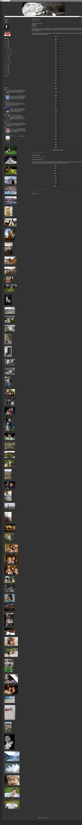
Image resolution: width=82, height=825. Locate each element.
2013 (7, 65)
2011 (7, 68)
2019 (7, 41)
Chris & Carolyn (41, 28)
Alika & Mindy (51, 28)
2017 (7, 44)
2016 (7, 45)
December (9, 48)
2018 (7, 42)
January (8, 62)
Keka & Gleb (35, 21)
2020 (7, 39)
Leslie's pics (30, 4)
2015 (7, 47)
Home (58, 191)
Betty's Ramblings (9, 102)
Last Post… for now (13, 128)
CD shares (8, 94)
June (8, 56)
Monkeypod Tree (8, 90)
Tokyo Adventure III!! (9, 123)
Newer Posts (34, 191)
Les (7, 20)
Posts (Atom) (39, 193)
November (9, 53)
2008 (7, 73)
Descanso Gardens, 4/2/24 (14, 95)
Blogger (48, 817)
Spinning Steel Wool (13, 108)
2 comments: (47, 152)
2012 (7, 67)
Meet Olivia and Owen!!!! (38, 157)
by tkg (7, 127)
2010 (7, 70)
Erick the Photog (9, 107)
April (7, 59)
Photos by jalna (9, 89)
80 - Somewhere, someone (14, 136)
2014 (7, 64)
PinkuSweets (8, 142)
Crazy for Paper (8, 122)
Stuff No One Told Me (10, 135)
